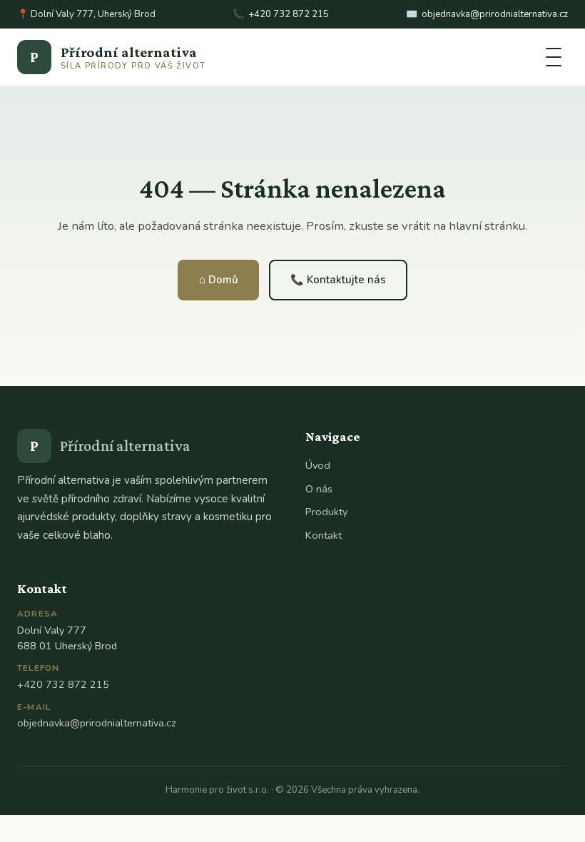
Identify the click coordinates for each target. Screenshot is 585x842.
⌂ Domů (218, 280)
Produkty (326, 511)
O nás (318, 489)
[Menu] (553, 57)
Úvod (317, 465)
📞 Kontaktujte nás (338, 280)
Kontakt (323, 535)
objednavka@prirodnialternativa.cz (495, 14)
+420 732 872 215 (288, 14)
